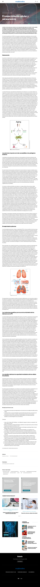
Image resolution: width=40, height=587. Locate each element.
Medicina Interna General (8, 486)
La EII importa (6, 532)
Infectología (12, 485)
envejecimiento (13, 472)
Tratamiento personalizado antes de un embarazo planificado (26, 537)
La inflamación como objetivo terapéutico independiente (31, 532)
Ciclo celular (22, 471)
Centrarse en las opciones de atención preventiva (32, 548)
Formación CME (6, 485)
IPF (21, 472)
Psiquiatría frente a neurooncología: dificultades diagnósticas (32, 542)
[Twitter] (20, 578)
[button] (37, 1)
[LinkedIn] (21, 578)
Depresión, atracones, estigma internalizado (29, 513)
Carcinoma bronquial (15, 471)
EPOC (19, 472)
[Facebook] (18, 578)
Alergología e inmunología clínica (10, 484)
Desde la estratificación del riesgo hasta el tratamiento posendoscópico (10, 513)
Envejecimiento (6, 472)
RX (4, 483)
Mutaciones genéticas (28, 472)
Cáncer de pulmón (6, 471)
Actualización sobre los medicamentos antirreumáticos (32, 527)
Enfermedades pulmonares (31, 471)
